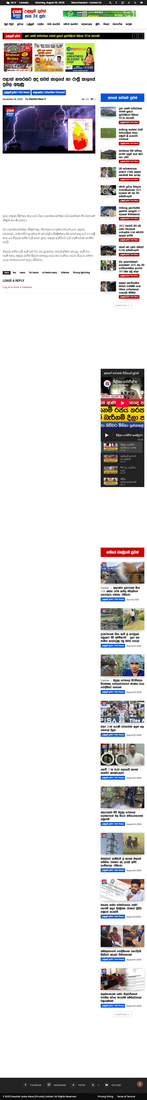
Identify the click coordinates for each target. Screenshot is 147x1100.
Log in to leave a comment (17, 287)
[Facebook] (116, 2)
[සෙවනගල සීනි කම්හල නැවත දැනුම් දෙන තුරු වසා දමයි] (108, 154)
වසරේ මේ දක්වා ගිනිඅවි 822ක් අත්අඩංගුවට (131, 249)
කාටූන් (129, 24)
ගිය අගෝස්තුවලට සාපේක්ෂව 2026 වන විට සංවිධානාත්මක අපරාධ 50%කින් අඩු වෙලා (131, 266)
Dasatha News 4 (37, 99)
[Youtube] (141, 2)
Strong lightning (81, 272)
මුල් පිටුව (9, 24)
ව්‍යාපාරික (117, 24)
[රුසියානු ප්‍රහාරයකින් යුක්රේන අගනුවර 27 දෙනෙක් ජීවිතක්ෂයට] (108, 211)
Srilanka (65, 272)
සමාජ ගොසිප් (71, 24)
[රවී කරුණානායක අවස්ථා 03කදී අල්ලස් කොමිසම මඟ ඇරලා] (108, 172)
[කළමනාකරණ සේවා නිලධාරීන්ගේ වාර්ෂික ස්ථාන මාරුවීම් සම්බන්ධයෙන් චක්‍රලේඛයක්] (122, 979)
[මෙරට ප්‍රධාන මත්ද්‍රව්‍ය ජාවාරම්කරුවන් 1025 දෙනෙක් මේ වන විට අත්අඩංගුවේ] (108, 190)
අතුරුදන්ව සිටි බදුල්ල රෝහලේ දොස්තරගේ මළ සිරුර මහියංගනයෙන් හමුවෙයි (122, 816)
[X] (135, 2)
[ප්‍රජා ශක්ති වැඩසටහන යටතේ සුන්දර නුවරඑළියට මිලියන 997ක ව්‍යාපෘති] (108, 112)
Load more (121, 305)
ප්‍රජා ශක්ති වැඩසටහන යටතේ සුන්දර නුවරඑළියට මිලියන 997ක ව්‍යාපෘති (130, 113)
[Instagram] (122, 2)
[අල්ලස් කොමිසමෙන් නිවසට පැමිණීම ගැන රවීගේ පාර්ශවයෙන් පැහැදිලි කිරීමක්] (108, 286)
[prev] (134, 36)
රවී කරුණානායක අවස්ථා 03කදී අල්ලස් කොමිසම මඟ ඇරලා (130, 172)
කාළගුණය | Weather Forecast (49, 92)
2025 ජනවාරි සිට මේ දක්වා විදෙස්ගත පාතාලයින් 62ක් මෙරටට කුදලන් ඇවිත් (131, 230)
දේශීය (41, 24)
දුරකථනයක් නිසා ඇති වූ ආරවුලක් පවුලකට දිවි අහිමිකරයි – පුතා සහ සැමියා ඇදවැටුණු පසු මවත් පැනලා (120, 637)
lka (14, 272)
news (22, 272)
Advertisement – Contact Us (86, 2)
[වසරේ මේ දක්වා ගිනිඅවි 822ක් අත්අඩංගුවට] (108, 251)
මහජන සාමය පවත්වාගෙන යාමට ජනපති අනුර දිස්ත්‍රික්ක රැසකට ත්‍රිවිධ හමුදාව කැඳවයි (121, 908)
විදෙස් (106, 24)
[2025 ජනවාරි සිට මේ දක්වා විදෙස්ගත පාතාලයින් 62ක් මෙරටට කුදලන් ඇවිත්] (108, 229)
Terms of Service (126, 1096)
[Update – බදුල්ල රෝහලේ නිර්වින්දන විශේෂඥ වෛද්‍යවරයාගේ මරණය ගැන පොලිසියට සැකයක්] (122, 665)
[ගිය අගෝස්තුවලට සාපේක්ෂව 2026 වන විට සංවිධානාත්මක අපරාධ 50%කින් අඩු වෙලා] (108, 265)
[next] (140, 36)
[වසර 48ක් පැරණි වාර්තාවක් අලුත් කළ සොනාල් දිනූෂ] (122, 711)
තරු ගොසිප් (53, 24)
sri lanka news (49, 272)
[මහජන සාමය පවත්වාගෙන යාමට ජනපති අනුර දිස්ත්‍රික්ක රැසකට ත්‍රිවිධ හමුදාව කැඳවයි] (122, 890)
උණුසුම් (30, 24)
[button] (110, 2)
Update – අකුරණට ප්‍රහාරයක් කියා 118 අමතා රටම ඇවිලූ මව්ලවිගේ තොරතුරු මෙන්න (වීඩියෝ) (120, 591)
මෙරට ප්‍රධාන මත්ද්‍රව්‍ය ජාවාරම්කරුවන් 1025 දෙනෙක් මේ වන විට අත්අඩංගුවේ (130, 191)
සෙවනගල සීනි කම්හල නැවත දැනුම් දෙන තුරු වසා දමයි (131, 154)
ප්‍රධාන (20, 24)
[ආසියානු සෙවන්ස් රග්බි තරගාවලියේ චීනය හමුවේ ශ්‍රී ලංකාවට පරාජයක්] (108, 133)
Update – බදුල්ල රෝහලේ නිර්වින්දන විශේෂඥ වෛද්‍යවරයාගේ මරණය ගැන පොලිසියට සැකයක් (122, 684)
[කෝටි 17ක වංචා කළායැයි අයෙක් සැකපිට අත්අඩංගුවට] (122, 754)
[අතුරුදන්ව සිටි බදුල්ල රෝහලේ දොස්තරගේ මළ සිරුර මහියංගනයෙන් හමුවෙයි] (122, 797)
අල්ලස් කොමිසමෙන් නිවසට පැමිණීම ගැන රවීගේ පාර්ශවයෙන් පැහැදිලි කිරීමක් (130, 287)
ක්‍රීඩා (98, 24)
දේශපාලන (86, 24)
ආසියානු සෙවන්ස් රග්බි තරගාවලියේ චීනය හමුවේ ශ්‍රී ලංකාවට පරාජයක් (62, 35)
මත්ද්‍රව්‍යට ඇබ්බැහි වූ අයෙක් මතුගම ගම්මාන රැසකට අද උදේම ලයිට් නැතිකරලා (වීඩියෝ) (121, 862)
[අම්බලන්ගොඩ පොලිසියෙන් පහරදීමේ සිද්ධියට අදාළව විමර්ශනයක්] (122, 936)
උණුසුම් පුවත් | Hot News (16, 92)
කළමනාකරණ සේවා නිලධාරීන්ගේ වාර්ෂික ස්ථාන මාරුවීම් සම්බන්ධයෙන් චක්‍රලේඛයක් (121, 997)
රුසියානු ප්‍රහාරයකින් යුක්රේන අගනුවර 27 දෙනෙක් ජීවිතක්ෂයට (129, 211)
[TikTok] (129, 2)
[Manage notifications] (140, 1084)
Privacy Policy (105, 1096)
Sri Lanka (33, 272)
